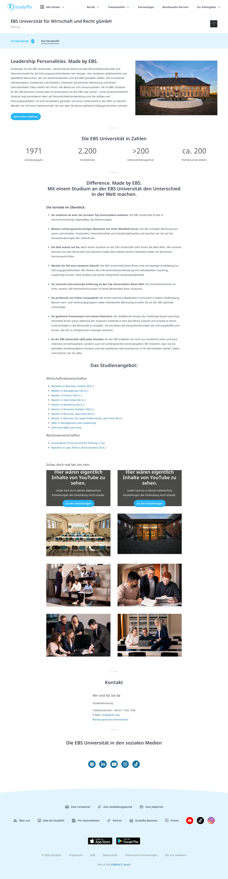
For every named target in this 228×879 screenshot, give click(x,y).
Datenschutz (110, 855)
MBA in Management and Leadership (73, 423)
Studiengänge (22, 41)
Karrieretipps (146, 7)
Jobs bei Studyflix (53, 820)
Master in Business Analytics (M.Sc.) (72, 409)
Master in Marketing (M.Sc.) (68, 404)
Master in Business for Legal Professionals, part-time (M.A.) (86, 418)
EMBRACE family (120, 864)
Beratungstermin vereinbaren (110, 719)
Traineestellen (117, 7)
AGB (92, 855)
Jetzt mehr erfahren (26, 116)
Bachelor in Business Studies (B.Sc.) (72, 386)
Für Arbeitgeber (207, 7)
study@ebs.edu (111, 715)
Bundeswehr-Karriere (175, 7)
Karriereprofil (50, 41)
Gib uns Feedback (175, 855)
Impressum (76, 855)
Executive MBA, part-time (66, 427)
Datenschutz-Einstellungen (141, 855)
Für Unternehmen (89, 820)
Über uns (24, 820)
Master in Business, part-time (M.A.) (73, 414)
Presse (175, 820)
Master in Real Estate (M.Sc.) (68, 400)
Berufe (91, 7)
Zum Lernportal (80, 806)
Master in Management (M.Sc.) (69, 390)
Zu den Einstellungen (78, 503)
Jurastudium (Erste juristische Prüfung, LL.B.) (78, 443)
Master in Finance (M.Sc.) (66, 395)
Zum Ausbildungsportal (117, 806)
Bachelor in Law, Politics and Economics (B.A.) (78, 447)
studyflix (23, 7)
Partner (117, 820)
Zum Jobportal (154, 806)
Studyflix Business (146, 820)
